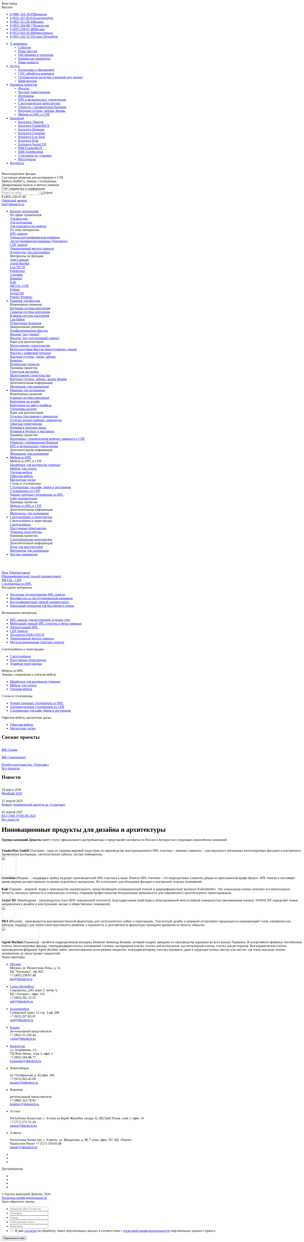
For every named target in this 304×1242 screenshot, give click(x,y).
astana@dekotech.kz (23, 1125)
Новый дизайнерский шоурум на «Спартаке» (34, 804)
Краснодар (17, 1046)
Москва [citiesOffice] (27, 29)
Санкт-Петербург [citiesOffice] (34, 36)
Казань (15, 1027)
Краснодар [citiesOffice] (29, 25)
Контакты (17, 163)
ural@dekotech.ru (21, 1020)
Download (17, 118)
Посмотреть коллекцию (18, 565)
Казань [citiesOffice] (27, 21)
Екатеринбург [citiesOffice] (32, 18)
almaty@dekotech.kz (23, 1147)
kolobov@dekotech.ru (24, 1104)
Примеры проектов (23, 84)
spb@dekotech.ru (21, 1001)
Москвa (15, 964)
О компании (18, 43)
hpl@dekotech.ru (13, 204)
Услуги (15, 66)
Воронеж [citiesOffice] (28, 14)
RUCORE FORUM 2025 (19, 816)
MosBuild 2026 (12, 793)
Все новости (10, 819)
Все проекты (11, 768)
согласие (30, 1230)
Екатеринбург (20, 1009)
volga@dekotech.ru (23, 1038)
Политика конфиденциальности (24, 1198)
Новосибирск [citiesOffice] (31, 33)
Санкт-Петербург (22, 986)
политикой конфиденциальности (146, 1230)
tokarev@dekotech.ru (24, 1082)
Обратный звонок (14, 200)
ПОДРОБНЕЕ (12, 561)
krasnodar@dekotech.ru (25, 1061)
